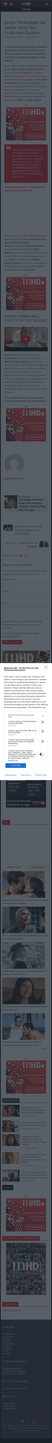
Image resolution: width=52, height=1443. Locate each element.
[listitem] (26, 716)
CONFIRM (16, 766)
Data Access (26, 775)
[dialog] (26, 721)
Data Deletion (11, 775)
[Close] (46, 668)
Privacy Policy (41, 775)
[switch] (42, 722)
